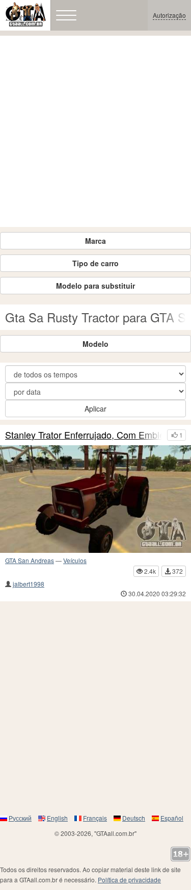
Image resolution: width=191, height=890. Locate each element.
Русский (20, 817)
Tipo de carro (95, 263)
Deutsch (133, 817)
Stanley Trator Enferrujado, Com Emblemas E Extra (83, 435)
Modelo (95, 344)
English (57, 817)
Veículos (75, 560)
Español (171, 817)
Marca (95, 241)
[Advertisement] (95, 131)
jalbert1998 (28, 583)
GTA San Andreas (29, 560)
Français (95, 817)
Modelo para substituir (95, 286)
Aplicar (95, 408)
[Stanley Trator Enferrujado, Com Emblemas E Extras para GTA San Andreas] (95, 499)
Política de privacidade (129, 879)
